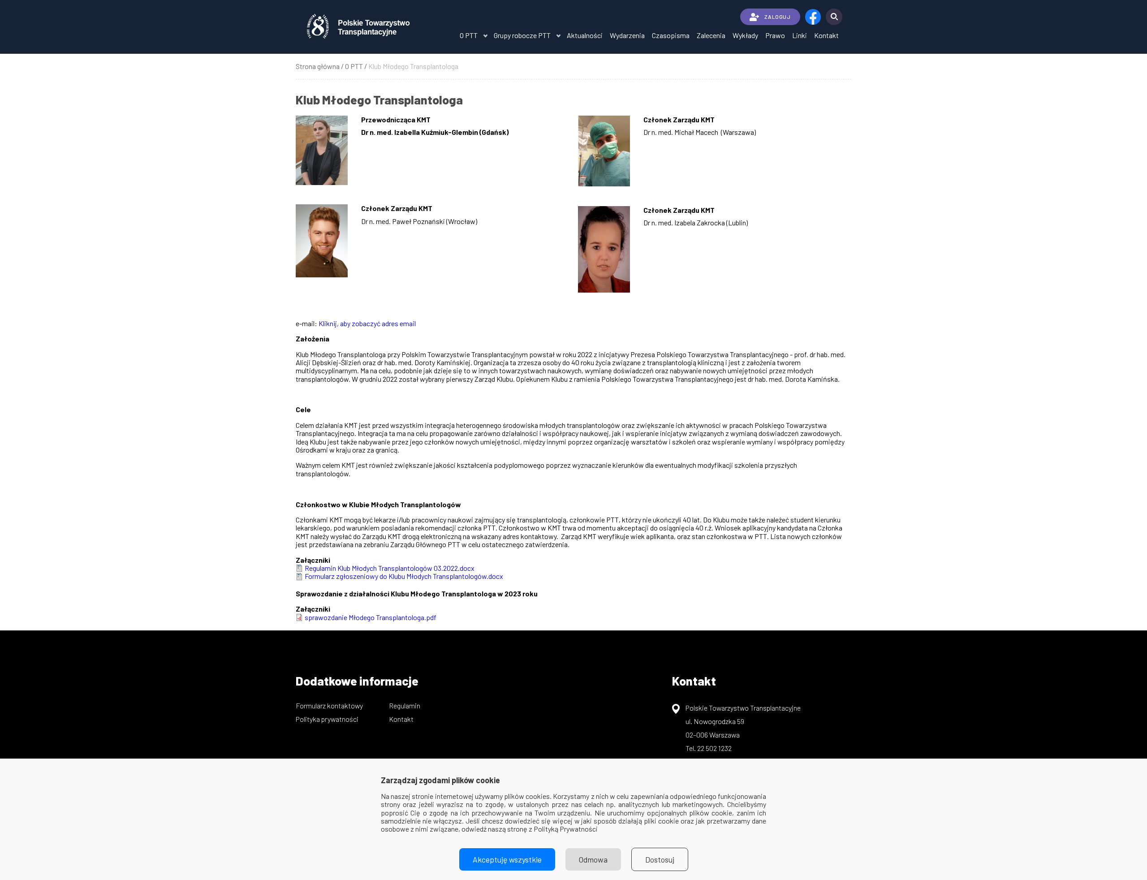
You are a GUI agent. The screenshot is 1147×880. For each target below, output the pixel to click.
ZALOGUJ (777, 16)
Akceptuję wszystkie (507, 859)
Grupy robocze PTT (522, 35)
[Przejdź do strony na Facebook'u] (813, 17)
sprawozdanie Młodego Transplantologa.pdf (370, 617)
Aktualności (585, 35)
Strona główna (318, 66)
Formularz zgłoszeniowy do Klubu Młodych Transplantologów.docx (404, 576)
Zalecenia (711, 35)
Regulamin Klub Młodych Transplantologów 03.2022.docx (389, 568)
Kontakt (826, 35)
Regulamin (404, 705)
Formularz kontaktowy (329, 705)
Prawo (775, 35)
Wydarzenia (627, 35)
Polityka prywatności (327, 719)
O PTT (469, 35)
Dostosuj (659, 859)
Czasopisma (671, 35)
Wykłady (745, 35)
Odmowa (593, 859)
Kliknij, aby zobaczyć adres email (367, 323)
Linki (799, 35)
